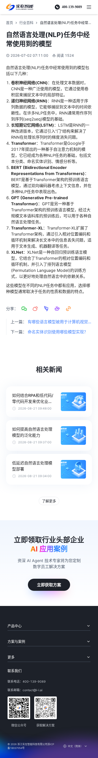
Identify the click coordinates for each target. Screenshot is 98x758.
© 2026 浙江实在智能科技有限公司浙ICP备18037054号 (31, 746)
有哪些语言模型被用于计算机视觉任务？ (60, 321)
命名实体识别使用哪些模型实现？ (58, 331)
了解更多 (49, 501)
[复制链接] (68, 309)
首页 (9, 22)
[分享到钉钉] (46, 309)
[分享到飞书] (57, 309)
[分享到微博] (35, 309)
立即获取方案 (49, 584)
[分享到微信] (24, 309)
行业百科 (26, 22)
